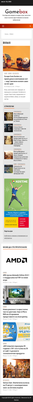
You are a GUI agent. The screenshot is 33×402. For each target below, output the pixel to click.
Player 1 (18, 86)
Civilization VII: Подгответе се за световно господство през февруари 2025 (19, 169)
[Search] (30, 26)
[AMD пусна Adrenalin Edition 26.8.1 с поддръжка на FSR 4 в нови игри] (16, 260)
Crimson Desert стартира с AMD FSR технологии (20, 128)
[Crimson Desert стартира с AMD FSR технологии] (8, 128)
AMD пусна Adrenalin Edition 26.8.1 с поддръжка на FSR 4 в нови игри (16, 277)
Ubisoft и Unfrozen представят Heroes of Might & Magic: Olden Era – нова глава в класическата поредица (20, 141)
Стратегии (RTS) (17, 111)
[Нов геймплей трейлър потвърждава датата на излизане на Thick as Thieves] (8, 116)
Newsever (24, 397)
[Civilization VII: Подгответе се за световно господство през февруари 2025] (8, 169)
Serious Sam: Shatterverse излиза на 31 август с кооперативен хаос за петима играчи (16, 385)
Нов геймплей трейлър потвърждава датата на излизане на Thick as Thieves (21, 117)
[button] (3, 26)
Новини (10, 73)
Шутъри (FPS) (16, 73)
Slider (5, 73)
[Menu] (3, 26)
